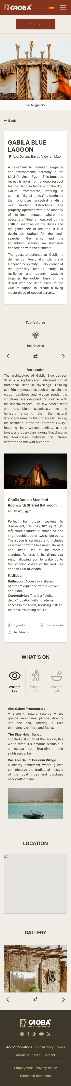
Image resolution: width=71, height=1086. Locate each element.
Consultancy (44, 1047)
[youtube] (41, 1034)
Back (12, 121)
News (61, 1047)
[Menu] (63, 7)
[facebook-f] (28, 1034)
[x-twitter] (48, 1034)
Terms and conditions (35, 1076)
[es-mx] (51, 7)
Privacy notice (46, 1068)
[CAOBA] (18, 7)
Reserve (36, 24)
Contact (49, 1055)
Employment (23, 1068)
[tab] (14, 680)
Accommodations (19, 1047)
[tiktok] (34, 1034)
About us (22, 1055)
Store (36, 1055)
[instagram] (22, 1034)
